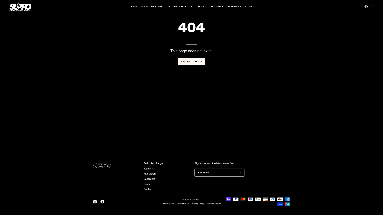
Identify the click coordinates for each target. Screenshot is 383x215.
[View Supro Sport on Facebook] (102, 201)
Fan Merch (150, 174)
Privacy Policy (168, 204)
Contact (148, 189)
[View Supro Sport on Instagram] (94, 201)
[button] (179, 6)
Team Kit (148, 169)
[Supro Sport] (21, 6)
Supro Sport (195, 200)
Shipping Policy (197, 204)
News (147, 184)
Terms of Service (213, 204)
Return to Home (191, 62)
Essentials (149, 179)
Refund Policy (183, 204)
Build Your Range (153, 163)
